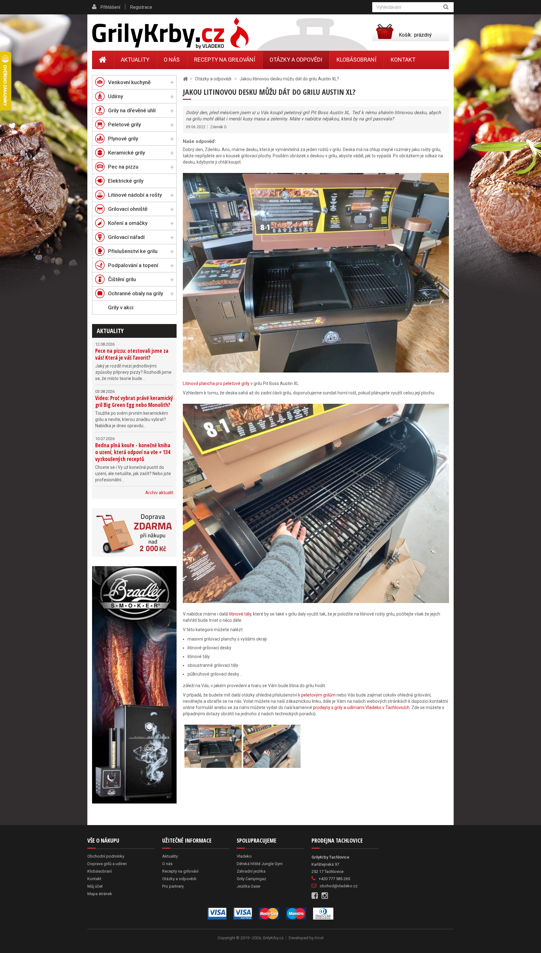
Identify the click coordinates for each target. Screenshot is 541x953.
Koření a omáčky (127, 223)
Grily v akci (120, 307)
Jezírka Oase (248, 886)
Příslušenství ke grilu (132, 251)
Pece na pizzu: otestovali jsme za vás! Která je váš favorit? (131, 354)
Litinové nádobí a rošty (135, 195)
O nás (172, 59)
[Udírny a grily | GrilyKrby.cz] (170, 33)
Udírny (115, 96)
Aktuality (110, 331)
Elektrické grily (125, 181)
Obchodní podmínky (105, 856)
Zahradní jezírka (251, 871)
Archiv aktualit (159, 492)
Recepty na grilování (224, 59)
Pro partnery (173, 886)
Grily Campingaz (251, 878)
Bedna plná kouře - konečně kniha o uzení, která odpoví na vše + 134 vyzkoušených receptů (132, 452)
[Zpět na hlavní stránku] (185, 79)
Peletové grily (124, 124)
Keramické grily (126, 153)
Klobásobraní (356, 59)
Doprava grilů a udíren (107, 863)
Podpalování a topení (133, 265)
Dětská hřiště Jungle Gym (260, 863)
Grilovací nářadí (126, 237)
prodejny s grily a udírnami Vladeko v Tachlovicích (361, 707)
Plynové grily (123, 138)
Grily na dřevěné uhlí (132, 110)
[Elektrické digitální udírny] (134, 684)
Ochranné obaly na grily (135, 293)
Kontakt (403, 59)
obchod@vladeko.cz (339, 886)
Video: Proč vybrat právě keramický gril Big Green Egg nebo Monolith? (134, 401)
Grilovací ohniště (127, 209)
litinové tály (240, 613)
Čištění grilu (122, 279)
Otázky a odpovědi (296, 59)
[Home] (103, 60)
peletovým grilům (318, 694)
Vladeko (244, 856)
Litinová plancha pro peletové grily (216, 383)
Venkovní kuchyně (129, 82)
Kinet (319, 937)
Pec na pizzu (123, 167)
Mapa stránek (99, 893)
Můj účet (95, 886)
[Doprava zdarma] (134, 532)
